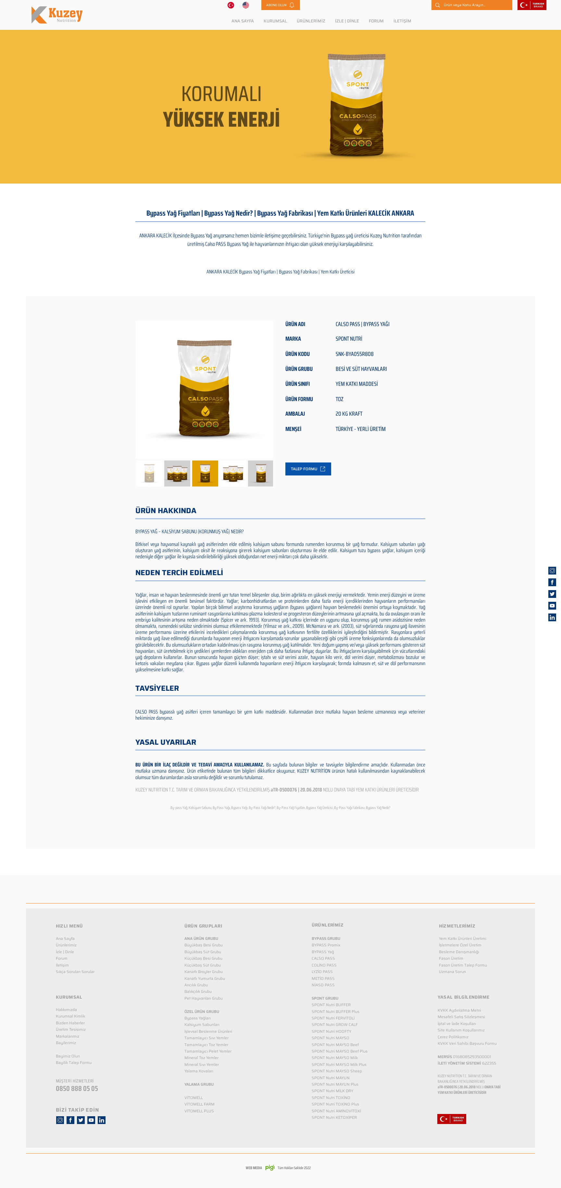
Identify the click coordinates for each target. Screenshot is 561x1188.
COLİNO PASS (324, 965)
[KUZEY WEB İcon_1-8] (552, 582)
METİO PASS (323, 978)
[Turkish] (230, 5)
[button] (280, 5)
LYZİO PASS (322, 971)
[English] (246, 5)
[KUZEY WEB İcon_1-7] (552, 594)
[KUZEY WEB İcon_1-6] (552, 571)
